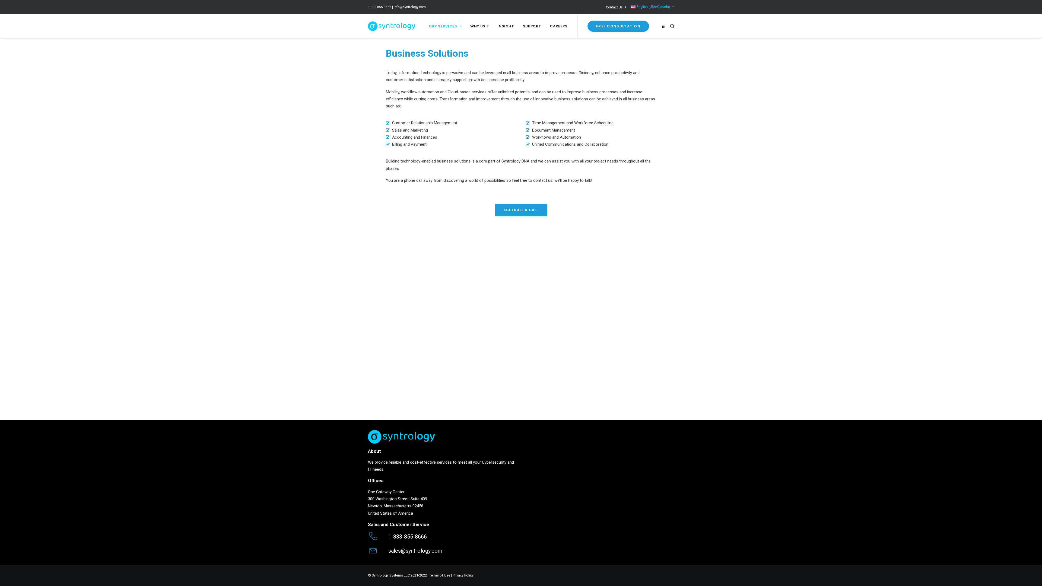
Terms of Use (439, 575)
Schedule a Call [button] (521, 210)
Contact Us (614, 7)
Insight (505, 26)
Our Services (443, 26)
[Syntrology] (391, 26)
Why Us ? (479, 26)
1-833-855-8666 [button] (407, 536)
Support (532, 26)
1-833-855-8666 (379, 7)
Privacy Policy (463, 575)
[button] (664, 26)
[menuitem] (617, 7)
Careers (559, 26)
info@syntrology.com (410, 7)
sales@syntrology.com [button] (415, 550)
